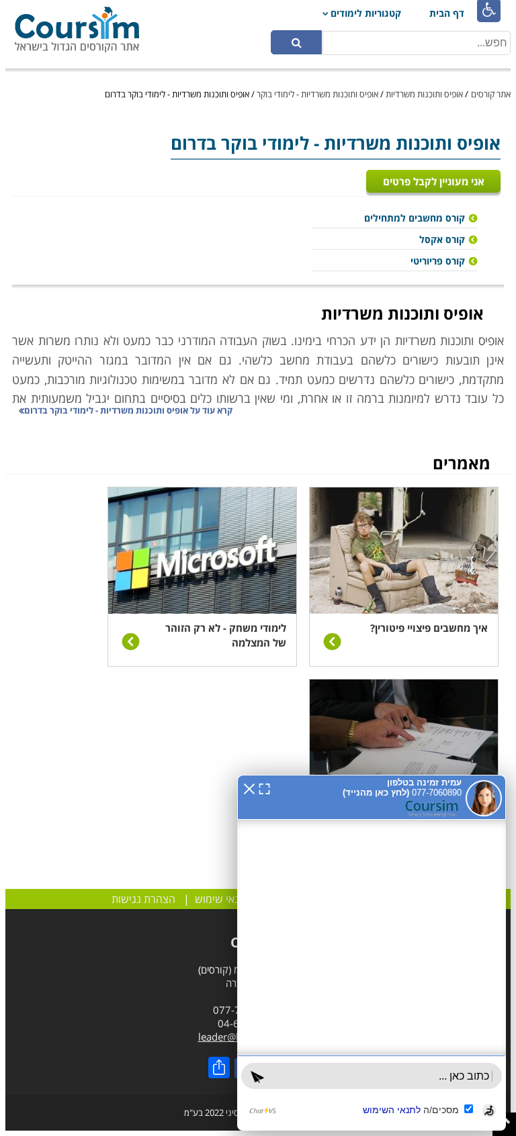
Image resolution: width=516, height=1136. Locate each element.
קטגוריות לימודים (366, 13)
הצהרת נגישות (143, 899)
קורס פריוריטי (438, 260)
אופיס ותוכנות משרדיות (424, 94)
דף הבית (446, 13)
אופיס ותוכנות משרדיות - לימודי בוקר (317, 94)
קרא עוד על (128, 410)
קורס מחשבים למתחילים (414, 217)
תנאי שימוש (220, 899)
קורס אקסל (442, 239)
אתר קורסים (491, 94)
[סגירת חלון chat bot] (249, 787)
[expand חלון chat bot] (264, 787)
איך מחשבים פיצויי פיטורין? (429, 627)
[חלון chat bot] (371, 953)
